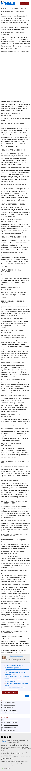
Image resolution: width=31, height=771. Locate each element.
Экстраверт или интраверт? (10, 727)
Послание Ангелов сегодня (10, 710)
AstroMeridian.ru (11, 740)
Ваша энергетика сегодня (9, 702)
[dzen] (10, 737)
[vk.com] (2, 737)
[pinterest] (5, 737)
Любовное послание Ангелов (10, 712)
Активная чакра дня (8, 707)
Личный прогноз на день (9, 705)
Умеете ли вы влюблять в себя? (11, 719)
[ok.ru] (7, 737)
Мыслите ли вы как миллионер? (11, 725)
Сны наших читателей (9, 692)
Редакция (4, 765)
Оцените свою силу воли (9, 730)
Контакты (9, 765)
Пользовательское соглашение (18, 765)
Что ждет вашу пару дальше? (10, 722)
